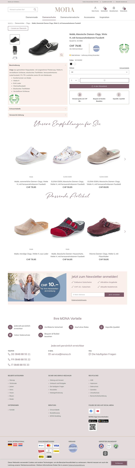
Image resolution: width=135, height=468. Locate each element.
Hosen (11, 393)
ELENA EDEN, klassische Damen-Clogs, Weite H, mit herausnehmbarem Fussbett (67, 182)
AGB (91, 380)
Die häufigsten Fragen (104, 354)
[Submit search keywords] (35, 9)
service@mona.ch (61, 354)
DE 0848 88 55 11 (20, 354)
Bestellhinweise (55, 413)
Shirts (11, 390)
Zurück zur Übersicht (18, 28)
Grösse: (71, 68)
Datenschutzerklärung (76, 465)
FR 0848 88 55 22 (20, 359)
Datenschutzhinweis (79, 300)
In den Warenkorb (100, 86)
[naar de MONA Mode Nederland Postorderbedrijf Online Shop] (20, 445)
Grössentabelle (124, 68)
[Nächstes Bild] (14, 58)
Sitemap (12, 380)
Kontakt (11, 410)
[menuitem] (31, 17)
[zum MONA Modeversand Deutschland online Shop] (10, 445)
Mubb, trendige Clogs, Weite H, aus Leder (31, 254)
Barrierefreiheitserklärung (98, 396)
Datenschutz (94, 386)
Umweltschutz (94, 393)
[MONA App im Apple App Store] (93, 421)
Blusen (11, 396)
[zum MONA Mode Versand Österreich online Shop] (15, 445)
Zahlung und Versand (56, 380)
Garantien (93, 390)
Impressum (93, 383)
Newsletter (53, 390)
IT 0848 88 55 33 (20, 364)
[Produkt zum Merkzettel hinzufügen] (104, 80)
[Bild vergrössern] (62, 55)
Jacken (11, 386)
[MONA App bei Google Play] (103, 421)
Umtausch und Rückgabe (58, 383)
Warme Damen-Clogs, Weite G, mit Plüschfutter (103, 255)
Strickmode (13, 383)
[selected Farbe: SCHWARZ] (71, 63)
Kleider (11, 399)
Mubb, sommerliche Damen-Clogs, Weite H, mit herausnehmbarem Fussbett (31, 182)
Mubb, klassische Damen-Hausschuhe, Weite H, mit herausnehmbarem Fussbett (67, 255)
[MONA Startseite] (65, 9)
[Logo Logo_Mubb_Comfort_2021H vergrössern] (124, 48)
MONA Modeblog (55, 416)
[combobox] (23, 9)
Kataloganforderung (56, 393)
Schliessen (119, 463)
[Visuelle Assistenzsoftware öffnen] (104, 453)
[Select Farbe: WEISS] (74, 63)
